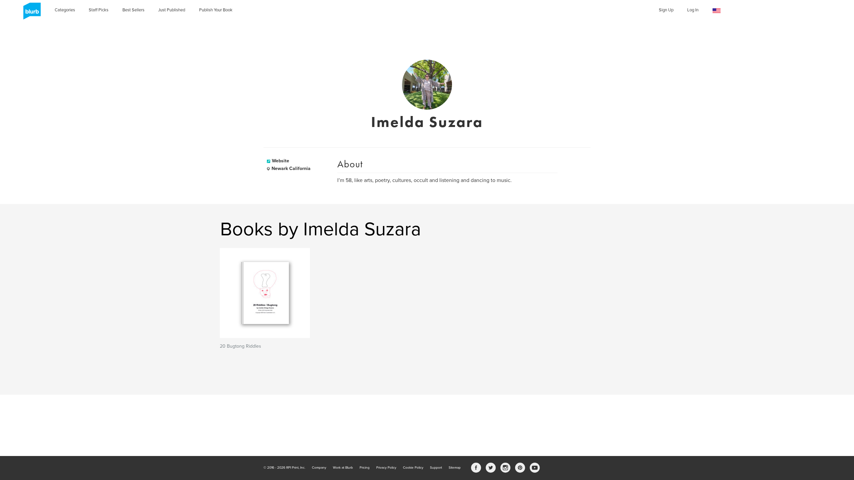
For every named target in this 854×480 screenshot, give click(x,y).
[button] (717, 11)
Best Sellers (133, 10)
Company (319, 468)
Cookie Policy (413, 468)
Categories (65, 10)
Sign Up (666, 10)
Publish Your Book (216, 10)
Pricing (365, 468)
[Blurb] (30, 13)
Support (436, 468)
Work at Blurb (343, 468)
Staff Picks (98, 10)
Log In (693, 10)
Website (280, 161)
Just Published (171, 10)
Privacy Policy (386, 468)
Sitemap (455, 468)
